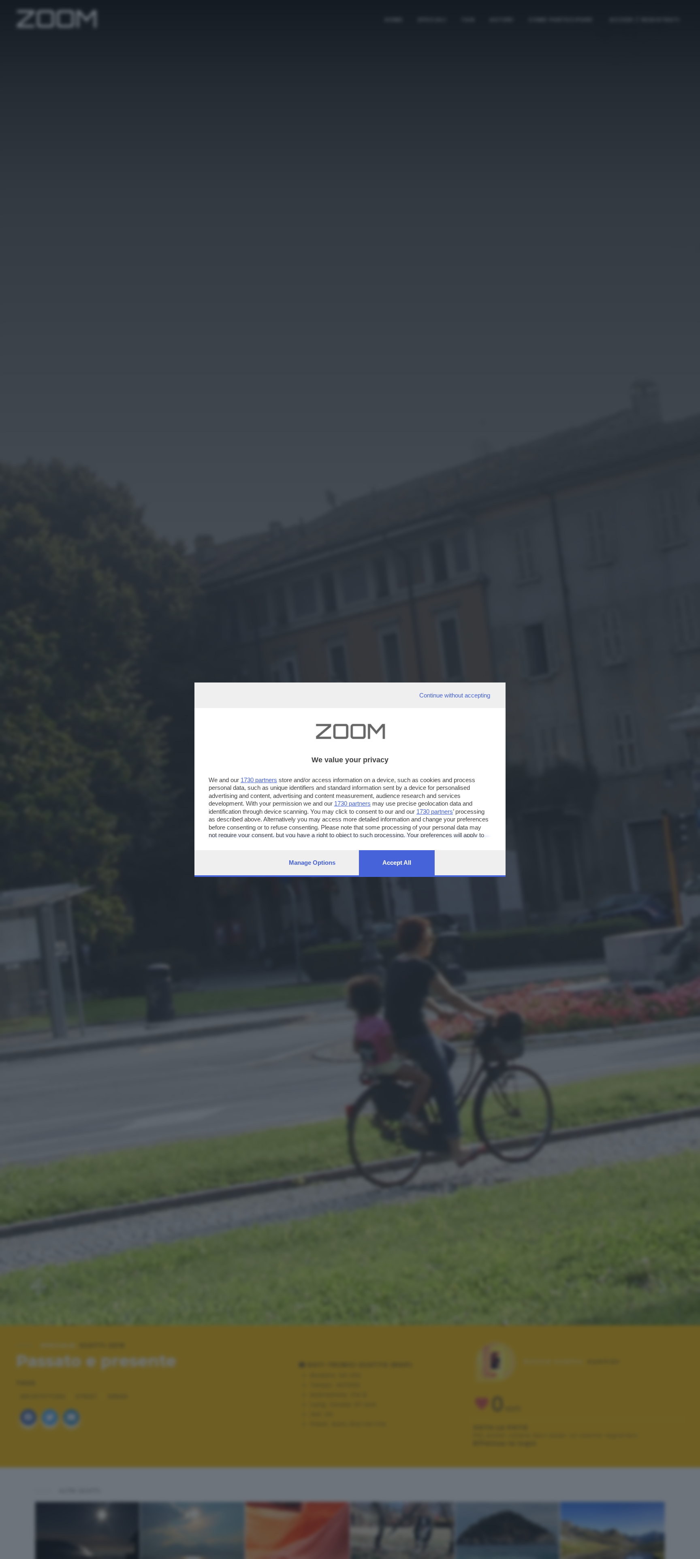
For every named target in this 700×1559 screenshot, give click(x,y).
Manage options (312, 862)
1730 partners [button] (259, 779)
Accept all (396, 862)
